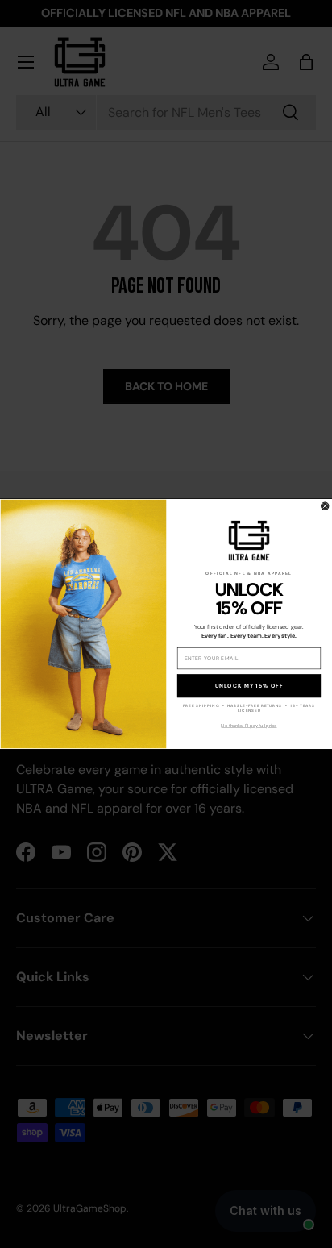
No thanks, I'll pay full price (248, 725)
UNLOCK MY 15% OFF (249, 685)
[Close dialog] (325, 506)
